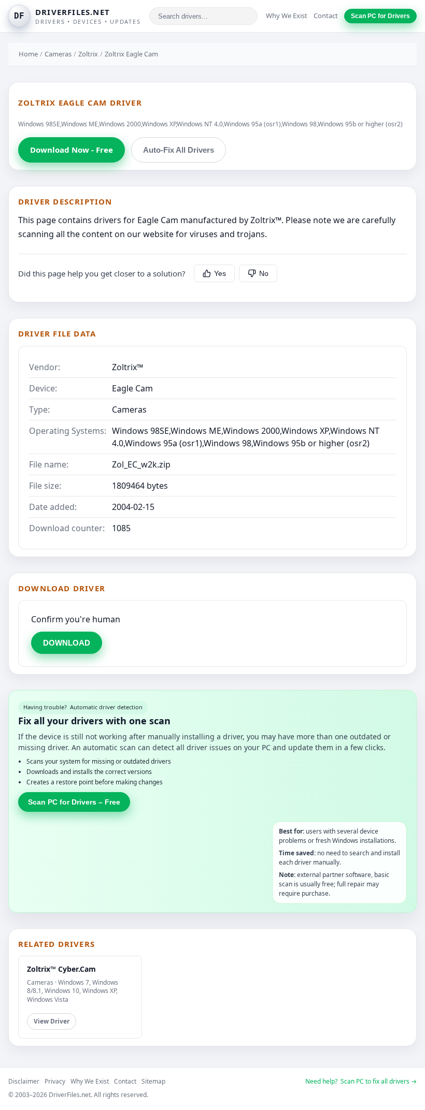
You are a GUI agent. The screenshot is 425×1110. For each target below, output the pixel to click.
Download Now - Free (71, 149)
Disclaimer (23, 1081)
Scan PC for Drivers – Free (74, 802)
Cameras (58, 54)
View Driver (51, 1021)
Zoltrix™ (127, 367)
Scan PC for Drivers (380, 16)
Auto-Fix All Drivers (178, 149)
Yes (220, 273)
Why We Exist (286, 15)
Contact (326, 15)
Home (28, 54)
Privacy (55, 1081)
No (263, 273)
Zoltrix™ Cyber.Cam (61, 969)
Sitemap (153, 1081)
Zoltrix (88, 54)
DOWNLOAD (66, 642)
